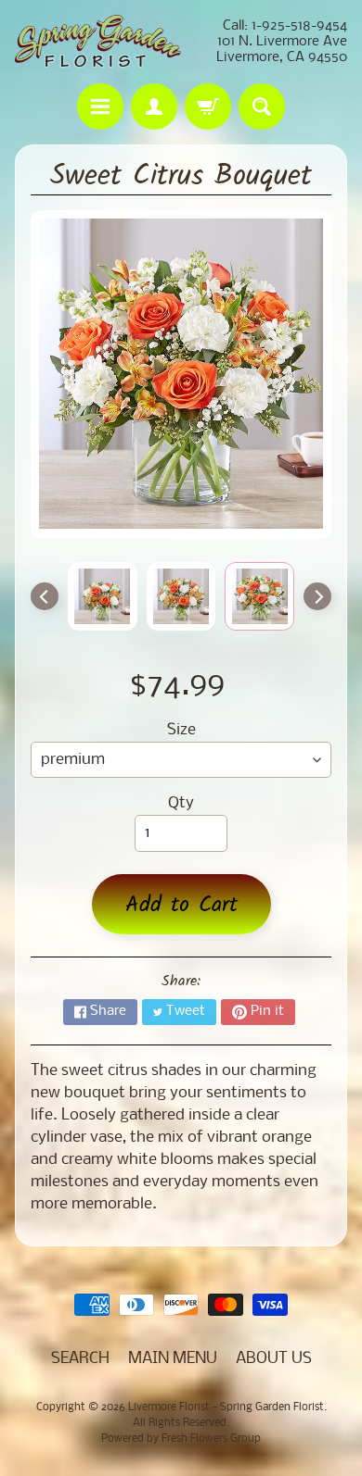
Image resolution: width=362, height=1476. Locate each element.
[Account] (154, 106)
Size (181, 730)
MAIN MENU (172, 1359)
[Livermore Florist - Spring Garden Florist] (98, 42)
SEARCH (80, 1359)
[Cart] (208, 106)
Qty (181, 803)
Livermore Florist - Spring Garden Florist (226, 1407)
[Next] (317, 596)
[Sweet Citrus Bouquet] (102, 596)
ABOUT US (274, 1359)
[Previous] (44, 596)
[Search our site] (262, 106)
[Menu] (100, 106)
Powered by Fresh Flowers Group (181, 1439)
